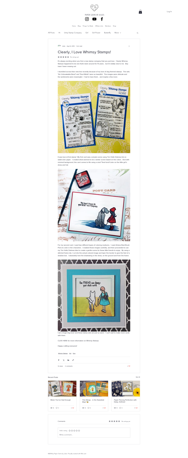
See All (138, 377)
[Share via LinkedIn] (68, 360)
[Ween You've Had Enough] (62, 389)
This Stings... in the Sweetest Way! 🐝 (93, 401)
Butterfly (107, 33)
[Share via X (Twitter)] (63, 360)
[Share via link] (73, 360)
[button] (140, 12)
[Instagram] (87, 19)
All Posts (51, 33)
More (117, 33)
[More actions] (129, 46)
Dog (74, 353)
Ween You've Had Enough (60, 400)
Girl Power (96, 33)
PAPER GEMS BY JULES (94, 15)
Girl (86, 33)
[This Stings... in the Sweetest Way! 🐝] (94, 389)
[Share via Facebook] (59, 360)
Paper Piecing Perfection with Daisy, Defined (125, 401)
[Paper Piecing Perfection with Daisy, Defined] (126, 389)
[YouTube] (94, 19)
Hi (59, 33)
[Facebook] (101, 19)
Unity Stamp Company (73, 33)
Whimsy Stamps (63, 353)
